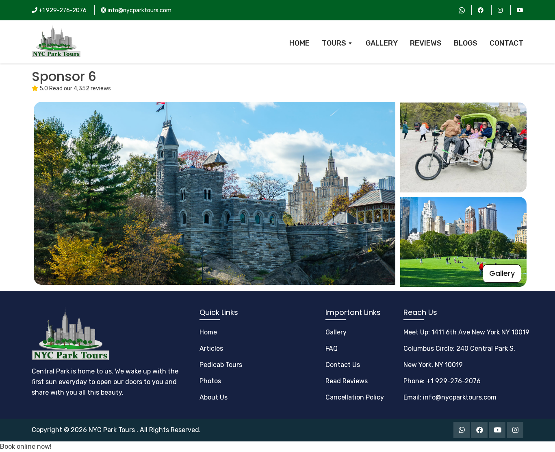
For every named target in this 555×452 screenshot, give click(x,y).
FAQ (331, 348)
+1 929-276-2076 (62, 10)
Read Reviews (346, 381)
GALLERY (382, 43)
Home (208, 332)
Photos (210, 381)
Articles (211, 348)
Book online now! (26, 446)
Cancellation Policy (354, 397)
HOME (299, 43)
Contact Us (342, 365)
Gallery (502, 273)
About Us (213, 397)
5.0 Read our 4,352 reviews (74, 88)
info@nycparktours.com (138, 10)
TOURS (334, 43)
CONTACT (506, 43)
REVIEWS (426, 43)
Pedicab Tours (220, 365)
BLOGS (465, 43)
